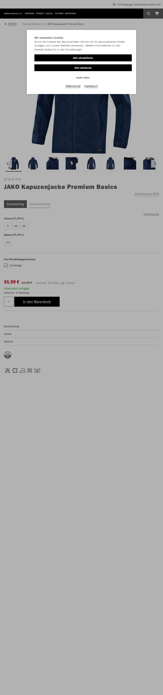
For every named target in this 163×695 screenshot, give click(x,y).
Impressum (91, 86)
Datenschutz (73, 86)
